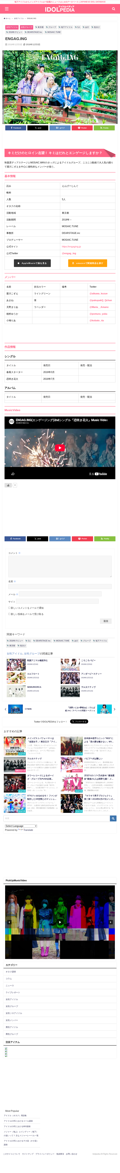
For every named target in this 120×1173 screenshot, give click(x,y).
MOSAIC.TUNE (54, 32)
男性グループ (12, 1034)
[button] (9, 922)
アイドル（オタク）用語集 (15, 1115)
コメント (14, 553)
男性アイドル (12, 1027)
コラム (9, 979)
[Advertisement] (60, 140)
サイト (11, 602)
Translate (28, 830)
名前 (12, 581)
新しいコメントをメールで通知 (27, 608)
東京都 (40, 27)
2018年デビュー (15, 32)
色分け (97, 27)
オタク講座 (11, 972)
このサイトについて (11, 1154)
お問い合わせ (71, 1154)
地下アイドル (66, 27)
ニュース (10, 985)
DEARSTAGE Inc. (35, 32)
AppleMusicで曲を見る (34, 263)
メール (13, 594)
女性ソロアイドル (14, 1013)
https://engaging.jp (71, 246)
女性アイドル (12, 27)
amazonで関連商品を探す (89, 263)
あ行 (87, 27)
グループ (52, 27)
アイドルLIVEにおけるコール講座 (18, 1121)
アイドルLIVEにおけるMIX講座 (17, 1126)
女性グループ (26, 27)
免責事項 (60, 1154)
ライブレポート (13, 992)
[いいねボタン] (8, 485)
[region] (60, 922)
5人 (78, 27)
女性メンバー (12, 1020)
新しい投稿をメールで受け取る (27, 614)
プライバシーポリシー (44, 1154)
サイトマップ (28, 1154)
